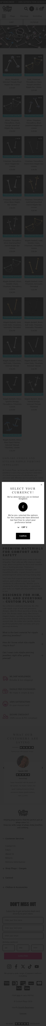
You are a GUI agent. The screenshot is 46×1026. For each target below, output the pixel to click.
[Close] (41, 484)
